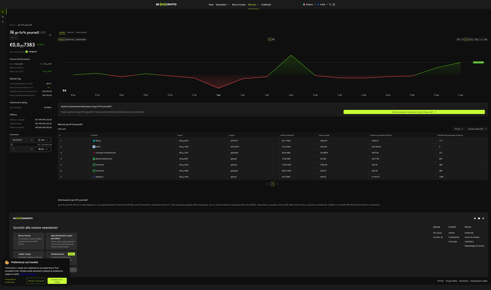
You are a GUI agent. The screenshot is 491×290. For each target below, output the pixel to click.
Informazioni (81, 32)
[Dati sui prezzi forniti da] (31, 52)
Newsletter (221, 4)
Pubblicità (266, 4)
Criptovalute (454, 237)
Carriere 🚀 (438, 237)
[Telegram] (483, 218)
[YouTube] (479, 218)
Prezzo (12, 25)
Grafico (62, 32)
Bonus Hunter (239, 4)
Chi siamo (437, 233)
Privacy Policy (451, 281)
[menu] (3, 16)
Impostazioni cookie (478, 281)
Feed (211, 4)
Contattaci (469, 241)
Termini (440, 281)
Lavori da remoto (472, 237)
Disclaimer (463, 281)
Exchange (453, 241)
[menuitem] (3, 11)
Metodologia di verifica (474, 246)
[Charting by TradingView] (64, 90)
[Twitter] (475, 218)
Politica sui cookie (27, 274)
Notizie (452, 233)
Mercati (252, 4)
